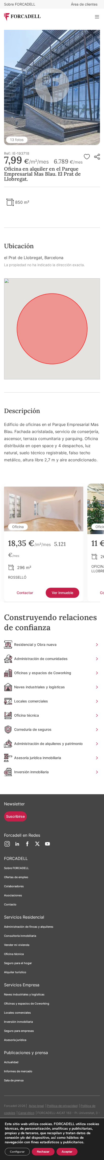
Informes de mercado (18, 1071)
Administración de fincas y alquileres (28, 926)
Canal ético (26, 1113)
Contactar (25, 592)
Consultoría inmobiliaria (20, 936)
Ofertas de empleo (16, 877)
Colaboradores (14, 886)
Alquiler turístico (15, 972)
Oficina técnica (14, 954)
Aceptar (67, 1152)
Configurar (17, 1152)
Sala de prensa (13, 1080)
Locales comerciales (17, 1012)
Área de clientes (84, 4)
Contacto (10, 904)
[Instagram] (7, 846)
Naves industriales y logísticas (24, 994)
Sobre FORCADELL (19, 4)
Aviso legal (36, 1106)
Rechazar (43, 1152)
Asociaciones (13, 895)
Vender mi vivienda (16, 945)
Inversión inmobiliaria (18, 1021)
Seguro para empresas (19, 1031)
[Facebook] (27, 846)
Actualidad (11, 1062)
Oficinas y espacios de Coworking (26, 1003)
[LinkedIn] (17, 846)
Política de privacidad (62, 1106)
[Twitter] (37, 846)
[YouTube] (47, 846)
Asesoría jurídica (15, 1040)
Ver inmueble (62, 592)
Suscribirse (15, 816)
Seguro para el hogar (18, 963)
